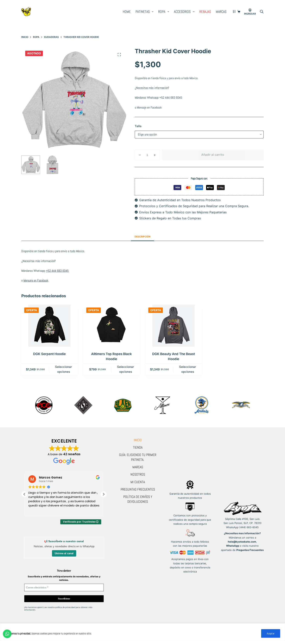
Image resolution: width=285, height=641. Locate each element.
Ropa (161, 11)
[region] (142, 632)
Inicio (138, 440)
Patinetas (143, 11)
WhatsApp (232, 545)
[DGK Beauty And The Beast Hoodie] (173, 326)
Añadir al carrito (212, 154)
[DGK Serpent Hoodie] (49, 326)
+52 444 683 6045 (170, 98)
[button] (103, 494)
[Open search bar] (262, 11)
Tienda (137, 447)
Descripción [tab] (142, 236)
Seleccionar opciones (63, 369)
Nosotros (137, 474)
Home (127, 11)
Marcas (221, 11)
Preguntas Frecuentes (138, 489)
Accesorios (182, 11)
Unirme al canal (64, 553)
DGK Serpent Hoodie (49, 354)
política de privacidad (65, 607)
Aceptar (271, 633)
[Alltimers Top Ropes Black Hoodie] (111, 326)
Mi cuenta (137, 482)
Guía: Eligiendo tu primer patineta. (137, 457)
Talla (138, 126)
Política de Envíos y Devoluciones (137, 499)
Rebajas (205, 11)
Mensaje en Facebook (149, 107)
